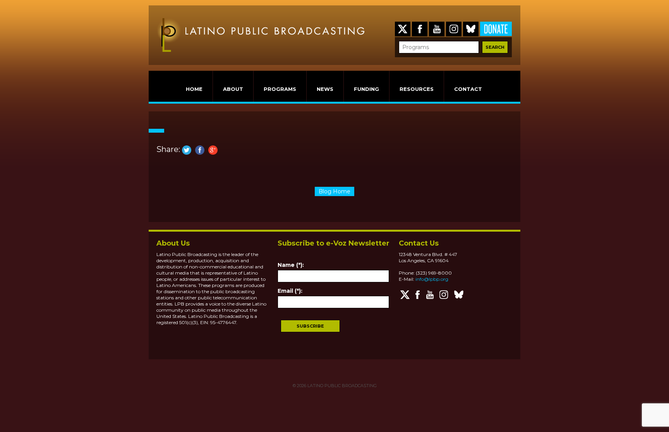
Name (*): (291, 264)
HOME (194, 89)
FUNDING (366, 89)
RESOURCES (417, 89)
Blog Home (334, 191)
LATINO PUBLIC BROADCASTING (341, 385)
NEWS (325, 89)
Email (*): (290, 290)
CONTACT (468, 89)
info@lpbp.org (431, 279)
